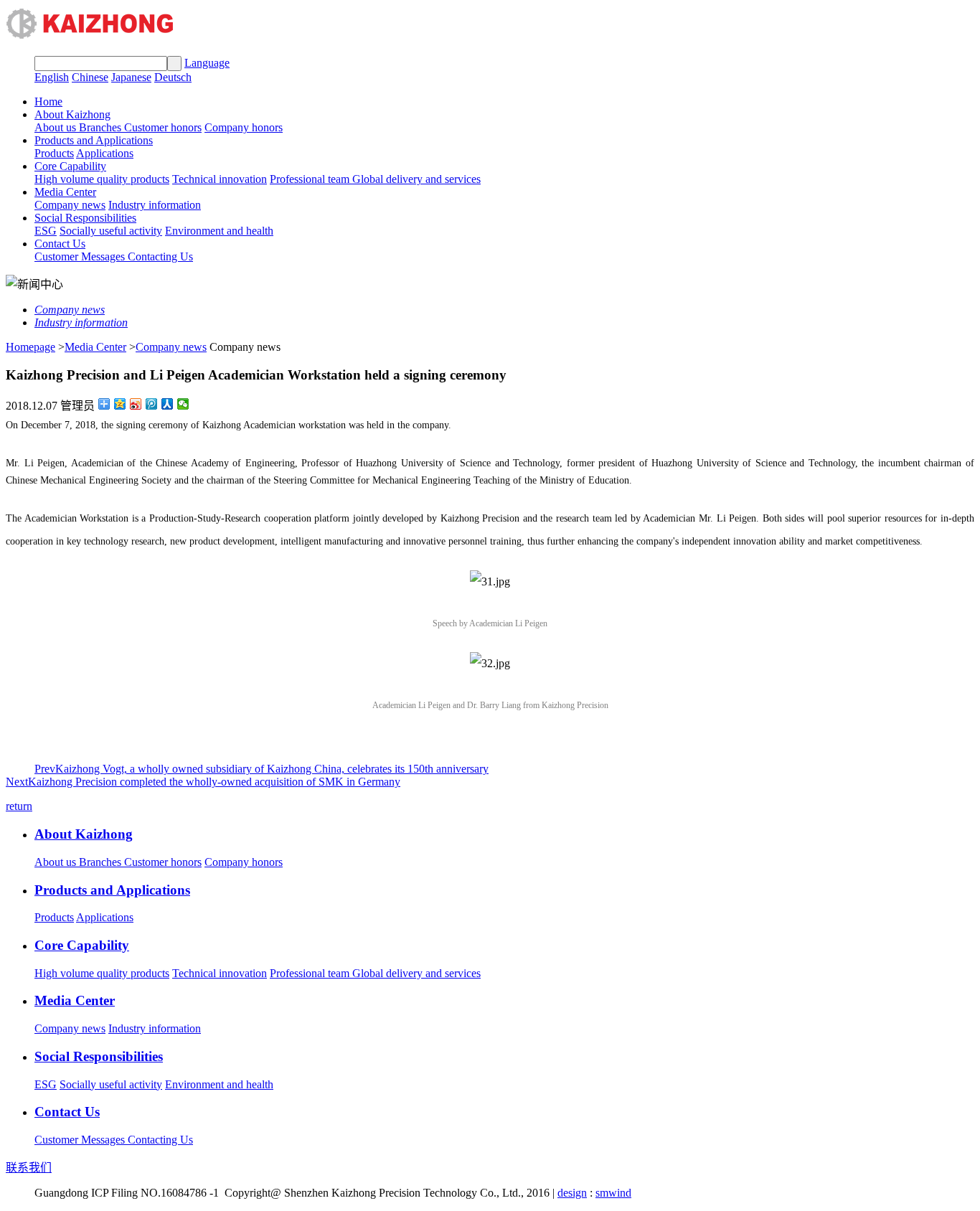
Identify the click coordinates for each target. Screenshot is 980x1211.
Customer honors (163, 127)
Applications (104, 153)
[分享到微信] (183, 404)
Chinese (90, 77)
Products (54, 153)
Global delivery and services (416, 179)
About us (56, 127)
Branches (101, 127)
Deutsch (173, 77)
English (51, 77)
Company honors (243, 127)
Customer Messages (81, 256)
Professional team (311, 179)
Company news (69, 205)
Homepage (30, 347)
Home (48, 101)
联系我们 (29, 1167)
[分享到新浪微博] (136, 404)
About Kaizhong (72, 114)
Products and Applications (93, 140)
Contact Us (59, 243)
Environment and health (219, 231)
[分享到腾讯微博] (152, 404)
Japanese (131, 77)
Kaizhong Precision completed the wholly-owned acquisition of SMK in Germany (203, 782)
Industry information (154, 205)
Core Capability (70, 166)
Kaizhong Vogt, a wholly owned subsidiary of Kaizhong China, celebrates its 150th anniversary (261, 769)
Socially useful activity (111, 231)
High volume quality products (101, 179)
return (19, 806)
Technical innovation (219, 179)
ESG (45, 231)
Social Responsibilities (85, 218)
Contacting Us (160, 256)
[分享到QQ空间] (120, 404)
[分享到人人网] (167, 404)
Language (207, 63)
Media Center (65, 192)
